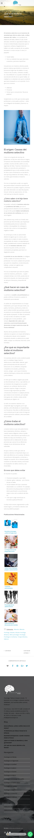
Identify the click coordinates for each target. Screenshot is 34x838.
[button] (30, 834)
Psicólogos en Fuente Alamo (12, 782)
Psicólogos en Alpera (10, 775)
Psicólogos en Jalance (10, 768)
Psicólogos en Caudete (10, 786)
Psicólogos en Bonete (10, 771)
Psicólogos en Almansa (10, 793)
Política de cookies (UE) (10, 806)
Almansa (6, 635)
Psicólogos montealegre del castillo (14, 779)
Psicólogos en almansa (10, 637)
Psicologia (22, 635)
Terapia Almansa (22, 637)
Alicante (12, 632)
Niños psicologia (14, 635)
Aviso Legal (7, 803)
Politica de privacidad (10, 810)
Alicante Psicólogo (20, 632)
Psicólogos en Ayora (10, 790)
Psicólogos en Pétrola (10, 757)
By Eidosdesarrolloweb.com (15, 828)
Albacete (16, 629)
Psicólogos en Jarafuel (10, 764)
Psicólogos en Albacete (10, 797)
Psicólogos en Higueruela (11, 761)
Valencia (6, 639)
